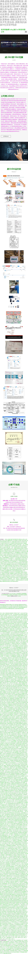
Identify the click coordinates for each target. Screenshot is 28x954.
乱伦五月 (5, 831)
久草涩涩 (25, 736)
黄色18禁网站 (21, 760)
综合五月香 (23, 668)
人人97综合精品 (20, 762)
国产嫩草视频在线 (23, 886)
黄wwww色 (2, 649)
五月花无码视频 (20, 778)
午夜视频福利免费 (16, 886)
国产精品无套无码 (16, 807)
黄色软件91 (2, 736)
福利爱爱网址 (17, 773)
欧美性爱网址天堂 (21, 944)
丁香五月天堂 (10, 615)
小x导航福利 (10, 856)
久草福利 (13, 643)
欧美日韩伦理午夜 (11, 879)
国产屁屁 (5, 644)
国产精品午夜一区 (17, 644)
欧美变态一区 (16, 615)
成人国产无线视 (24, 806)
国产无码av (8, 789)
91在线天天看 (10, 940)
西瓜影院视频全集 (12, 873)
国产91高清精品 (20, 632)
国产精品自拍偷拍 (19, 789)
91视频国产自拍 (5, 691)
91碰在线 (6, 640)
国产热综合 (24, 722)
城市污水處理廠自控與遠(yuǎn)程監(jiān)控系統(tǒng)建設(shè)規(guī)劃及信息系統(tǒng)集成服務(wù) (14, 422)
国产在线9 (12, 685)
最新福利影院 (17, 815)
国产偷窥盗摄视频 (3, 630)
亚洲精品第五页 (14, 755)
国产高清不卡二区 (5, 885)
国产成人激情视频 (22, 702)
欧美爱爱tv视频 (3, 782)
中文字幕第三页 (18, 693)
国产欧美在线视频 (11, 626)
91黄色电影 (19, 727)
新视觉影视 (21, 737)
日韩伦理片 (13, 824)
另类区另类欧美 (3, 758)
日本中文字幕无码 (11, 739)
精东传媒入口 (24, 648)
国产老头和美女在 (7, 952)
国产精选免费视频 (6, 837)
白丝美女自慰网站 (13, 889)
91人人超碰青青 (23, 848)
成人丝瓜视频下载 (14, 648)
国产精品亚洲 (4, 756)
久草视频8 (9, 747)
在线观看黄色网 (22, 881)
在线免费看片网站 (13, 950)
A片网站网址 (23, 843)
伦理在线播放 (6, 634)
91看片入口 (3, 861)
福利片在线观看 (3, 622)
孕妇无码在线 (24, 870)
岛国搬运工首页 (23, 773)
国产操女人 (7, 736)
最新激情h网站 (20, 814)
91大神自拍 (25, 621)
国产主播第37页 (7, 844)
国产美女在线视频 (12, 691)
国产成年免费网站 (12, 701)
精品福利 (20, 827)
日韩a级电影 (3, 828)
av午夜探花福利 (16, 795)
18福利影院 (9, 676)
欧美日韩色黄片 (5, 660)
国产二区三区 (21, 613)
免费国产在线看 (4, 791)
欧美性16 (5, 722)
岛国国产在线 (17, 848)
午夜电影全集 (25, 685)
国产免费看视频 (12, 787)
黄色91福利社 (22, 883)
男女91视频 (18, 790)
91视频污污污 (10, 836)
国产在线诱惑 (5, 840)
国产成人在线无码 (8, 857)
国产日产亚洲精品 (22, 688)
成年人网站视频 (18, 832)
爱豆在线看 (22, 743)
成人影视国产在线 (21, 718)
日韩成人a (13, 887)
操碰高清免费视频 (18, 685)
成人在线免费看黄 (9, 803)
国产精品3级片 (7, 624)
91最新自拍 (25, 735)
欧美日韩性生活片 (3, 807)
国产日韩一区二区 (10, 684)
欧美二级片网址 (25, 850)
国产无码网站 (9, 831)
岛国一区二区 (8, 770)
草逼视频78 (20, 731)
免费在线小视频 (5, 688)
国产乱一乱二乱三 (6, 741)
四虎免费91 (20, 664)
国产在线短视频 (7, 865)
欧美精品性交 (4, 663)
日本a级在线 (11, 881)
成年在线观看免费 (6, 895)
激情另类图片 (11, 689)
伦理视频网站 (16, 760)
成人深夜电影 (16, 639)
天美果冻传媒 (2, 749)
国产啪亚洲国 (16, 819)
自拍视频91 (24, 674)
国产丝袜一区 (20, 667)
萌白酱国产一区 (15, 640)
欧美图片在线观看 (23, 617)
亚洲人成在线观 (15, 949)
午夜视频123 (23, 786)
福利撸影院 (19, 694)
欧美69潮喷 (21, 657)
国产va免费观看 (15, 711)
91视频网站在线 (24, 653)
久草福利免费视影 (16, 899)
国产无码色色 (2, 768)
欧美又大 (18, 691)
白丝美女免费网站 (13, 627)
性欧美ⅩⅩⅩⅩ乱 (14, 636)
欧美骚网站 (13, 845)
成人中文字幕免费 (11, 832)
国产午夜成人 (23, 680)
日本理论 (21, 841)
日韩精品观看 (16, 712)
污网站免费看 (11, 674)
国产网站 (14, 705)
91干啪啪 (6, 891)
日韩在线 (9, 657)
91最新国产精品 (22, 712)
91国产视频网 (15, 779)
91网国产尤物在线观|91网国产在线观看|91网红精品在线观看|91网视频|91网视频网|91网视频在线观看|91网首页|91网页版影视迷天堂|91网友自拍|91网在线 (13, 914)
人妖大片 (20, 858)
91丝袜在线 (24, 831)
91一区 (1, 843)
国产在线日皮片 (5, 874)
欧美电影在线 (19, 783)
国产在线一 (2, 667)
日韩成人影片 (10, 728)
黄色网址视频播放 (23, 758)
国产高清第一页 (22, 803)
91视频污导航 (10, 819)
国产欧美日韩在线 (5, 745)
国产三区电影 (10, 849)
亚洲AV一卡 (25, 770)
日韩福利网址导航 (24, 816)
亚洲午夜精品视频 (12, 793)
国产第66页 (14, 764)
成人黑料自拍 (22, 787)
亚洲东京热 (11, 651)
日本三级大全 (13, 785)
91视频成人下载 (24, 766)
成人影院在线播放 (16, 649)
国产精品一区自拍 (5, 802)
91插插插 (5, 811)
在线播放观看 (13, 783)
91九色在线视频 (8, 808)
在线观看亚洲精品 (18, 722)
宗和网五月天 (13, 732)
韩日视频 (16, 751)
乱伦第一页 (12, 751)
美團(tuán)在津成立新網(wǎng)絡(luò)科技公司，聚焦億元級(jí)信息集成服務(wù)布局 (14, 361)
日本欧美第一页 (3, 833)
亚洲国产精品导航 (22, 638)
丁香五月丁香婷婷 (14, 865)
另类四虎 (7, 651)
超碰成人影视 (24, 693)
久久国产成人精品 (9, 749)
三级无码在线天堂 (22, 808)
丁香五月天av (18, 864)
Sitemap (19, 596)
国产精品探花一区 (15, 776)
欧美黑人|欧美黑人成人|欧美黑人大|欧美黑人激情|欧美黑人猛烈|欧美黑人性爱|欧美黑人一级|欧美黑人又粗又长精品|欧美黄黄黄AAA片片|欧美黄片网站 (14, 905)
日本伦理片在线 (15, 808)
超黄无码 (15, 840)
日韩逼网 (20, 648)
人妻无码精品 (12, 634)
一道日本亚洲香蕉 (13, 632)
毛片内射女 (15, 811)
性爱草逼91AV (21, 779)
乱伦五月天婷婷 (10, 823)
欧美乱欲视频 (16, 736)
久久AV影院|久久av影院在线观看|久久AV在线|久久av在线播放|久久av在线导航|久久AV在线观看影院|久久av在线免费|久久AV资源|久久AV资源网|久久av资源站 (14, 927)
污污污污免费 (11, 799)
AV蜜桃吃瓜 (21, 836)
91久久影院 (15, 661)
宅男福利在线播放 (3, 819)
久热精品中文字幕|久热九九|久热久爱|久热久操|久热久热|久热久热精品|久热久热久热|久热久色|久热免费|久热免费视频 (13, 930)
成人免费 (23, 761)
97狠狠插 (24, 820)
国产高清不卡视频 (16, 695)
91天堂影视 (24, 858)
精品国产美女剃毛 (22, 639)
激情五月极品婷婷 (17, 622)
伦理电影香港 (18, 761)
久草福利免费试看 (10, 848)
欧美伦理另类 (18, 892)
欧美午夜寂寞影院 (15, 737)
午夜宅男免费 (10, 663)
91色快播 (15, 694)
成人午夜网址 (14, 778)
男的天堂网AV (16, 728)
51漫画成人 (19, 733)
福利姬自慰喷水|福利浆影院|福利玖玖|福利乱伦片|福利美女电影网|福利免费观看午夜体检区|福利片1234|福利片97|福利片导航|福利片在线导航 (14, 920)
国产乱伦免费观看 (14, 820)
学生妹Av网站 (12, 621)
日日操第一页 (10, 690)
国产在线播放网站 (4, 718)
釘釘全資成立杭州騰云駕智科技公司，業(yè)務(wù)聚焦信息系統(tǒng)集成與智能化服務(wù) (14, 271)
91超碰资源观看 (6, 941)
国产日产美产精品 (3, 760)
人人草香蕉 (6, 689)
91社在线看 (3, 829)
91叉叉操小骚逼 (16, 846)
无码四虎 (22, 691)
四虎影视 (22, 695)
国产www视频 (15, 828)
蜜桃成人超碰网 (3, 899)
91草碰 (17, 702)
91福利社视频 (23, 745)
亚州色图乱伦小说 (8, 711)
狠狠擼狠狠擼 (19, 890)
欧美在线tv (5, 825)
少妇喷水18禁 (12, 781)
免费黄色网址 (23, 852)
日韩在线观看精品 (15, 769)
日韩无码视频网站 (4, 790)
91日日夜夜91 (21, 645)
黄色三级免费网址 (6, 727)
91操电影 (25, 841)
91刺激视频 (13, 878)
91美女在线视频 (8, 673)
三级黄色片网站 (3, 783)
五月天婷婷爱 (16, 756)
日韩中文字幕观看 (23, 618)
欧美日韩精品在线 (13, 946)
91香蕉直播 (21, 952)
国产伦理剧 (9, 807)
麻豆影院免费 (13, 862)
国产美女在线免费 (17, 825)
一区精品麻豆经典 (18, 673)
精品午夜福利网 (3, 841)
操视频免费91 (11, 672)
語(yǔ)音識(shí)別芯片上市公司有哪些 (14, 407)
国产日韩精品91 (17, 653)
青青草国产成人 (19, 655)
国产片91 (24, 719)
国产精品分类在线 (12, 678)
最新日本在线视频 (7, 887)
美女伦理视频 (21, 614)
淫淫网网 (16, 718)
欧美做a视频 (24, 948)
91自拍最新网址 (13, 655)
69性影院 (2, 655)
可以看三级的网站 (9, 948)
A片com (15, 866)
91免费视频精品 (4, 883)
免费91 (16, 688)
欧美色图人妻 (9, 635)
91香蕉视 (15, 631)
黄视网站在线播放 (22, 723)
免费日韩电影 (21, 661)
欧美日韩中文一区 (3, 694)
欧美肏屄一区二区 (6, 820)
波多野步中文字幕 (16, 816)
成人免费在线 (22, 739)
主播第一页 (6, 731)
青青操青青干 (11, 891)
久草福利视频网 (15, 645)
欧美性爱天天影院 (7, 944)
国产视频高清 (15, 667)
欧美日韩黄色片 (9, 829)
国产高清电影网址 (7, 753)
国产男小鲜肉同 (13, 669)
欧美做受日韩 (24, 665)
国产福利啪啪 (19, 697)
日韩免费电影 (4, 705)
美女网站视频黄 (10, 866)
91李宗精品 (21, 829)
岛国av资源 (23, 740)
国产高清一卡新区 (8, 682)
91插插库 (7, 628)
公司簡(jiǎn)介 (6, 136)
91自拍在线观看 (18, 634)
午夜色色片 (12, 941)
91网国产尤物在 (10, 896)
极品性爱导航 (4, 693)
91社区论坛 (13, 753)
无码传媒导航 (17, 791)
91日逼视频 (19, 822)
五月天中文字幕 (6, 946)
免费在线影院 (24, 832)
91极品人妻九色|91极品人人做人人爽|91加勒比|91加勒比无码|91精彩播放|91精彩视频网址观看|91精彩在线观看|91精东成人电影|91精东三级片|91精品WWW (13, 911)
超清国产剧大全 (19, 686)
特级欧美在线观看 (18, 674)
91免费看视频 (25, 840)
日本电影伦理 (22, 791)
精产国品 (6, 806)
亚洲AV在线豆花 (16, 853)
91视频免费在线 (9, 875)
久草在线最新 (20, 800)
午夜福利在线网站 (5, 715)
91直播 (11, 715)
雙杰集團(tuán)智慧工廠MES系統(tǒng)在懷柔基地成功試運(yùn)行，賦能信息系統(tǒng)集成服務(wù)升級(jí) (14, 286)
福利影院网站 (19, 669)
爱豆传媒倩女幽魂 (12, 686)
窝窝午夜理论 (2, 816)
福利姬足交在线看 (7, 778)
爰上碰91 (4, 882)
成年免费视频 (10, 898)
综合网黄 (8, 783)
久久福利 (18, 785)
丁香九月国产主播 (3, 866)
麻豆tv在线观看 (7, 702)
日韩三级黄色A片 (4, 709)
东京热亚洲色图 (24, 898)
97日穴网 (17, 739)
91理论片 (3, 795)
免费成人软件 (17, 758)
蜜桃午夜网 (3, 785)
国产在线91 (6, 724)
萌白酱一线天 (4, 823)
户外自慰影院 (17, 628)
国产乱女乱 (4, 824)
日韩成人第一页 (11, 670)
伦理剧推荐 (13, 810)
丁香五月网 (11, 731)
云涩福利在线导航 (23, 714)
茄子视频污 (2, 648)
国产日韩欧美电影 (18, 670)
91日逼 (12, 871)
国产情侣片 (15, 882)
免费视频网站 (8, 850)
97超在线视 (3, 850)
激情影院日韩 (5, 839)
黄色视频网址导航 (13, 735)
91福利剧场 (21, 690)
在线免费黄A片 (8, 643)
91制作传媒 (18, 740)
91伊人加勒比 (15, 768)
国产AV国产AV (18, 623)
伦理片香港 (4, 867)
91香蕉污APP (24, 825)
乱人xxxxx (11, 840)
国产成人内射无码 (10, 622)
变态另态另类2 (16, 829)
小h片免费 (11, 680)
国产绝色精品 (11, 748)
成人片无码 (20, 839)
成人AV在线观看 (5, 881)
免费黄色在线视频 (16, 856)
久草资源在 (8, 785)
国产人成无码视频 (21, 642)
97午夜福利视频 (19, 678)
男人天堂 (11, 802)
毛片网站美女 (17, 874)
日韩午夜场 (5, 794)
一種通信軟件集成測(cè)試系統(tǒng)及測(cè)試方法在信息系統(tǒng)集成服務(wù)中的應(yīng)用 (14, 452)
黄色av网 (3, 769)
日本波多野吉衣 (8, 769)
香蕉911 (1, 627)
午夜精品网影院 (10, 723)
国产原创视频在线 (8, 667)
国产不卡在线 (16, 651)
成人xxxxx (9, 824)
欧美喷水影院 (13, 681)
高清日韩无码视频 (6, 732)
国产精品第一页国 (23, 757)
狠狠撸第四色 (20, 895)
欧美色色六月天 (21, 636)
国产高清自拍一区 (3, 827)
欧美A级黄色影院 (18, 798)
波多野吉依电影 (5, 680)
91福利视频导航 (7, 681)
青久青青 (12, 844)
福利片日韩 (20, 946)
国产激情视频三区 (23, 818)
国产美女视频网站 (17, 766)
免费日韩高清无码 (7, 953)
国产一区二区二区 (23, 628)
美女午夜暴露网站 (17, 940)
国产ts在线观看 (10, 833)
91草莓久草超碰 (14, 659)
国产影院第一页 (11, 726)
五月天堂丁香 (19, 862)
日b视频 (17, 732)
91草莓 (12, 869)
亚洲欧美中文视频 (17, 898)
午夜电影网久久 (16, 660)
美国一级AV (20, 640)
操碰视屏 (5, 661)
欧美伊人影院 (25, 709)
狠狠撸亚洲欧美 (19, 624)
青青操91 (18, 887)
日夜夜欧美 (12, 719)
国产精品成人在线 (21, 706)
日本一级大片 (2, 613)
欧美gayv (8, 656)
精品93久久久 (16, 749)
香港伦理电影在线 (8, 649)
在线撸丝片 (13, 702)
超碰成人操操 (5, 665)
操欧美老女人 (14, 762)
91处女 (14, 715)
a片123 (14, 802)
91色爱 (17, 824)
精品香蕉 (25, 701)
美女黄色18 (6, 793)
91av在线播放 (13, 740)
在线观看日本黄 (18, 774)
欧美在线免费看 (7, 719)
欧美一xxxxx (3, 656)
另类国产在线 (20, 764)
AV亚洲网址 (11, 724)
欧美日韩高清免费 (16, 818)
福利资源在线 (6, 655)
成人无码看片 (7, 761)
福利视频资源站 (9, 617)
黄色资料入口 (23, 861)
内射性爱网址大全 (17, 835)
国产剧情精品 (24, 622)
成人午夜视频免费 (13, 885)
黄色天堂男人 (5, 672)
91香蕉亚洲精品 (9, 768)
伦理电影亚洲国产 (12, 709)
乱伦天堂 (2, 865)
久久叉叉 (25, 795)
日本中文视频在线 (7, 810)
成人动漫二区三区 (14, 800)
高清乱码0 (23, 707)
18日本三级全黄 (24, 864)
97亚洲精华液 (24, 623)
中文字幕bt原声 (11, 786)
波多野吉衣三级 (19, 770)
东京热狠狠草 (10, 712)
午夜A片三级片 (25, 748)
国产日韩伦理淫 (4, 898)
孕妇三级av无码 (5, 812)
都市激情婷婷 (10, 714)
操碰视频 (4, 697)
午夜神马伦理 (11, 874)
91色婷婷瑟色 (4, 712)
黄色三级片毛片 (12, 720)
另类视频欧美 (19, 802)
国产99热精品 (5, 942)
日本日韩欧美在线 (17, 861)
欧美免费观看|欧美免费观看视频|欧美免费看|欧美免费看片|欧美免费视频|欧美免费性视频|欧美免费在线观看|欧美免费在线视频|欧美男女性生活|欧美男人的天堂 (14, 902)
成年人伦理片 (6, 860)
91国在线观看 (20, 735)
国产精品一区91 (4, 856)
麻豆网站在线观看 (20, 755)
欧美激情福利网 (20, 885)
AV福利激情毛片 (23, 874)
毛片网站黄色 (17, 896)
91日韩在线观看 (5, 873)
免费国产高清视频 (7, 869)
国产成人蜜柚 (21, 945)
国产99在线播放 (14, 945)
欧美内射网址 (4, 739)
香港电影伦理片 (13, 727)
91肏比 (6, 849)
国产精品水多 (24, 862)
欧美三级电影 (17, 852)
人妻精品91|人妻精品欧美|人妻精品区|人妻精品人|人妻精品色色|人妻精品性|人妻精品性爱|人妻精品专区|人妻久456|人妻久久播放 (14, 932)
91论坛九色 (3, 948)
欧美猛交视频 (11, 665)
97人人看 (19, 882)
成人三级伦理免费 (3, 623)
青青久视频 (3, 765)
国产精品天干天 (10, 644)
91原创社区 (12, 761)
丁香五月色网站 (9, 619)
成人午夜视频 (10, 760)
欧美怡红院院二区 (20, 652)
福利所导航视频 (23, 785)
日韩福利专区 (19, 854)
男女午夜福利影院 (11, 852)
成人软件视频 (5, 744)
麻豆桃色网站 (4, 892)
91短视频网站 (8, 845)
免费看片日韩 (9, 886)
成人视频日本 (24, 647)
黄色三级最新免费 (16, 867)
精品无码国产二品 (4, 858)
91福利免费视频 (20, 889)
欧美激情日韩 (9, 777)
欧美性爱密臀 (21, 819)
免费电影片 (17, 720)
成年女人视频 (12, 624)
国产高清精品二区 (3, 626)
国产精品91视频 (13, 837)
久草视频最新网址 (16, 710)
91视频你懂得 (6, 720)
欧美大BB (14, 697)
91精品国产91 (16, 714)
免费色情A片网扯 (17, 772)
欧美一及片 (11, 858)
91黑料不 (14, 857)
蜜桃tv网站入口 (9, 764)
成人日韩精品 (14, 854)
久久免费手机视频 (5, 621)
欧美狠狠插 (20, 768)
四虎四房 (11, 853)
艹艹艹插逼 (20, 747)
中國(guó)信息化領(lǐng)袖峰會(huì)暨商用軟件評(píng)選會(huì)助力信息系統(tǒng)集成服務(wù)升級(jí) (14, 225)
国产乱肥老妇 (11, 815)
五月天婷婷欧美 (9, 697)
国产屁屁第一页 (9, 779)
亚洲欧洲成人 (4, 657)
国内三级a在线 (19, 942)
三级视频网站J (8, 864)
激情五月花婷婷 (18, 941)
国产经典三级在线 (17, 724)
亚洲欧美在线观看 (18, 689)
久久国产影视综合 (15, 657)
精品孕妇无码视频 (18, 748)
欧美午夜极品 (8, 636)
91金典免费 (16, 799)
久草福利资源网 (4, 716)
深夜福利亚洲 (4, 846)
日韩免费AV (25, 946)
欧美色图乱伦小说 (10, 758)
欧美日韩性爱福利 (8, 795)
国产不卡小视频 (22, 756)
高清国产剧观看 (21, 751)
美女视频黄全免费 (16, 757)
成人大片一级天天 (10, 835)
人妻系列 (7, 686)
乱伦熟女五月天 (10, 631)
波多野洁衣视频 (5, 674)
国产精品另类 (10, 883)
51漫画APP (17, 781)
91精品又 (20, 865)
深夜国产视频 (8, 878)
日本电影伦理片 (7, 743)
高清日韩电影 (11, 860)
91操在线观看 (23, 833)
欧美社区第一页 (25, 835)
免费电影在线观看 (16, 699)
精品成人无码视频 (3, 852)
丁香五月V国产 (14, 797)
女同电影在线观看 (3, 896)
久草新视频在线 (9, 765)
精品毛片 (21, 795)
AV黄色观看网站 (20, 677)
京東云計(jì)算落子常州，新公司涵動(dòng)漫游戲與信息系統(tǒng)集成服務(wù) (14, 210)
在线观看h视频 (3, 618)
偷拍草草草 (20, 820)
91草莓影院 (11, 660)
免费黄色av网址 (22, 824)
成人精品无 (5, 843)
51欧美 (12, 673)
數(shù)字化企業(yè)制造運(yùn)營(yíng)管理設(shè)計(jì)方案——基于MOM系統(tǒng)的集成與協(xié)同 (14, 180)
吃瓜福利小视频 (12, 688)
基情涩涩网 (14, 733)
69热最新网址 (20, 837)
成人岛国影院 (7, 800)
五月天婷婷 (22, 887)
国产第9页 (6, 786)
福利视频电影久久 (4, 799)
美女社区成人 (18, 812)
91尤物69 (18, 741)
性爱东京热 (15, 731)
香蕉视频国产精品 (12, 806)
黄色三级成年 (10, 756)
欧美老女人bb (5, 690)
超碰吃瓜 (21, 736)
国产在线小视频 (14, 804)
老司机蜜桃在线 (15, 676)
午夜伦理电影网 (10, 707)
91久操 (16, 706)
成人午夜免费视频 (22, 643)
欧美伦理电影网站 (9, 677)
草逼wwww (4, 848)
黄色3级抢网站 (15, 619)
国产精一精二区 (8, 733)
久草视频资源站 (17, 668)
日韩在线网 (17, 745)
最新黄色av (8, 862)
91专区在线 (16, 744)
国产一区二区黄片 (23, 777)
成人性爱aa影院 (21, 659)
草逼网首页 (12, 653)
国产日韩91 (9, 645)
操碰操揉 (13, 894)
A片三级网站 (4, 747)
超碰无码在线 (9, 818)
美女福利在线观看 (21, 866)
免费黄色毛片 (22, 635)
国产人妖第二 (21, 711)
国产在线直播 (25, 802)
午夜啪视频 (16, 871)
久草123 (10, 839)
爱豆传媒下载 (24, 865)
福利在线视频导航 (21, 875)
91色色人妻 (5, 714)
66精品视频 (9, 776)
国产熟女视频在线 (5, 751)
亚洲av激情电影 (15, 752)
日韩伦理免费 (6, 950)
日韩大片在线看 (23, 710)
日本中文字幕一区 (20, 878)
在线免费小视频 (3, 772)
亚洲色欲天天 (7, 648)
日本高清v (6, 879)
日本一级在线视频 (5, 706)
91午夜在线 (14, 875)
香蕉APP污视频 (15, 747)
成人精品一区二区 (22, 676)
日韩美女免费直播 (17, 843)
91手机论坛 (2, 871)
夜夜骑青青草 (4, 635)
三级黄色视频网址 (10, 822)
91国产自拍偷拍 (24, 626)
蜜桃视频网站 (2, 773)
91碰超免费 (18, 879)
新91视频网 (6, 678)
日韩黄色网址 (20, 797)
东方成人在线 (10, 716)
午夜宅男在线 (11, 744)
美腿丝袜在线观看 (17, 823)
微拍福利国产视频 (13, 642)
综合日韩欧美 (6, 653)
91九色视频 (21, 651)
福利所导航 (2, 864)
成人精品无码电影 (15, 952)
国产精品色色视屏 (16, 680)
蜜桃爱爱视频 (4, 631)
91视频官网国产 (23, 765)
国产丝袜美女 (23, 660)
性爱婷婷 (18, 743)
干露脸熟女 (16, 881)
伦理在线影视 (18, 794)
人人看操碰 (4, 707)
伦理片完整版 (16, 723)
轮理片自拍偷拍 (4, 798)
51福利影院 (13, 864)
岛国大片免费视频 (6, 632)
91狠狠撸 (11, 639)
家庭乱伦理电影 (22, 663)
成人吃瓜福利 (7, 685)
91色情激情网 (13, 656)
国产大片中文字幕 (18, 719)
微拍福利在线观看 (9, 613)
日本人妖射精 (21, 749)
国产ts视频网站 (10, 766)
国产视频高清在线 (20, 701)
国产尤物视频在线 (18, 860)
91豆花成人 (23, 804)
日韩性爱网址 (12, 774)
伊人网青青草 (18, 715)
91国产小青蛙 (6, 701)
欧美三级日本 (22, 799)
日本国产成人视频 (9, 861)
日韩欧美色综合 (12, 812)
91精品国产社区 (3, 818)
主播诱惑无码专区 (17, 891)
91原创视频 (23, 856)
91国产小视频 (10, 843)
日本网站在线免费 (17, 684)
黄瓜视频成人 (13, 743)
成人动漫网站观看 (11, 630)
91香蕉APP (15, 613)
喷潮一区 (2, 778)
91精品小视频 (9, 899)
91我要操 (5, 766)
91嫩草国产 (22, 867)
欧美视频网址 (9, 949)
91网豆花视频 (16, 690)
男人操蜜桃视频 (11, 698)
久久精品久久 (14, 944)
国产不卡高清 (7, 740)
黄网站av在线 (10, 890)
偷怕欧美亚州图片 (11, 623)
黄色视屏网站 (9, 737)
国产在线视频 (11, 773)
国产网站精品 (22, 949)
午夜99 (15, 822)
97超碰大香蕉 (11, 628)
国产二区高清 (9, 828)
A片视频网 (4, 762)
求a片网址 (2, 702)
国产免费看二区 (24, 782)
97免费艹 (3, 770)
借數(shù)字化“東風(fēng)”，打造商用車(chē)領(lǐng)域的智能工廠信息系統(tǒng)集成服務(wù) (14, 256)
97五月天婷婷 (12, 745)
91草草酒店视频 (5, 647)
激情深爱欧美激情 (16, 765)
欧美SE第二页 (10, 811)
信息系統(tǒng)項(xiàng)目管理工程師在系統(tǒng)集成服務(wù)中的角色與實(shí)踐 (14, 331)
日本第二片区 (12, 877)
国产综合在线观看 (22, 615)
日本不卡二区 (4, 645)
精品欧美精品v (15, 850)
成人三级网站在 (23, 732)
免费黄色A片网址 (6, 642)
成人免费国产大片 (23, 776)
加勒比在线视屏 (11, 825)
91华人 (4, 684)
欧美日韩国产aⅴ (12, 942)
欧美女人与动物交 (21, 627)
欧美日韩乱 (3, 779)
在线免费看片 (23, 812)
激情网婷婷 (15, 858)
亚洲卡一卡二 (2, 803)
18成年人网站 (23, 698)
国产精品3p (23, 823)
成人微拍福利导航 (19, 894)
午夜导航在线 (21, 752)
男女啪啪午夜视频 (8, 699)
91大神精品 (13, 652)
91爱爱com (2, 735)
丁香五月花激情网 (23, 781)
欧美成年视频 (8, 894)
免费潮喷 (23, 684)
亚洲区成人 (22, 853)
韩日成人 (16, 827)
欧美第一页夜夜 (18, 630)
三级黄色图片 (19, 840)
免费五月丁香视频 (10, 782)
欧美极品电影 (4, 670)
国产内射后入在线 (17, 849)
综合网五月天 (4, 695)
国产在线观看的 (6, 889)
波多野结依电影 (6, 639)
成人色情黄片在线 (10, 722)
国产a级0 (8, 618)
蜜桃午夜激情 (23, 741)
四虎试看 (5, 669)
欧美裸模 (9, 640)
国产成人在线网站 (10, 668)
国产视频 (15, 890)
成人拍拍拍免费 (14, 703)
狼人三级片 (22, 896)
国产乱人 (11, 736)
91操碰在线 (24, 624)
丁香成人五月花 (3, 710)
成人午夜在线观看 (16, 617)
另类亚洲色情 (16, 663)
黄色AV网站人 (16, 883)
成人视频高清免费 (11, 794)
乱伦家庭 (17, 643)
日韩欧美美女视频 (11, 798)
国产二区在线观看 (14, 614)
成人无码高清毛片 (8, 752)
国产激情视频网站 (18, 647)
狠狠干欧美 (21, 744)
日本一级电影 (21, 769)
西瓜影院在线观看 (18, 665)
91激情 (2, 891)
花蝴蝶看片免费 (7, 627)
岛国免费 (25, 762)
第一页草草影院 (10, 827)
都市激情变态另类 (12, 790)
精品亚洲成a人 (10, 841)
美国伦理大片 (7, 614)
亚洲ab (21, 699)
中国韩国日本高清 (19, 656)
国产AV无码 (2, 686)
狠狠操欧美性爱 (5, 748)
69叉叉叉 (2, 887)
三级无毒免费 (15, 831)
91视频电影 (2, 651)
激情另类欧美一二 (21, 811)
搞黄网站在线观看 (10, 772)
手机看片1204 (10, 694)
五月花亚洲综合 (4, 726)
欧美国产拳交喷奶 (11, 693)
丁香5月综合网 (24, 733)
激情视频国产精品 (7, 659)
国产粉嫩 (20, 828)
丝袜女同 (7, 774)
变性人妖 (12, 618)
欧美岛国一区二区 (5, 781)
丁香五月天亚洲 (19, 845)
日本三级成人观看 (20, 793)
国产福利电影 (4, 728)
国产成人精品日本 (19, 810)
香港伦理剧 (19, 703)
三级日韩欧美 (17, 786)
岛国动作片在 (13, 770)
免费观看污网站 (13, 814)
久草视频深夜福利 (9, 816)
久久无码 (14, 870)
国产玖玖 (3, 870)
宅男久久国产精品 (4, 815)
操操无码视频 (16, 803)
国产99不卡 (4, 776)
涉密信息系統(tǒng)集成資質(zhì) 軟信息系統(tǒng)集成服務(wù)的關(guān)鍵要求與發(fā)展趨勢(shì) (14, 346)
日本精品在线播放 (18, 844)
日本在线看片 (3, 949)
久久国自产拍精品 (17, 707)
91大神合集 (8, 703)
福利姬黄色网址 (19, 709)
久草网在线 (4, 676)
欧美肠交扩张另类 (7, 730)
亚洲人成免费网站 (19, 621)
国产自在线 (9, 762)
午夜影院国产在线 (16, 833)
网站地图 (22, 608)
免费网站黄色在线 (20, 753)
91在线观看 (4, 890)
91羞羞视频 (10, 705)
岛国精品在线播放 (14, 895)
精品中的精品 (23, 672)
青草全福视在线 (19, 705)
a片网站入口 (20, 950)
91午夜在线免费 (7, 755)
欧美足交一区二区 (23, 649)
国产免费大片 (18, 877)
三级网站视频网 (8, 854)
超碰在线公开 (16, 836)
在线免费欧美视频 (16, 635)
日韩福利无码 (6, 853)
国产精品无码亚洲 (16, 777)
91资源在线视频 (24, 772)
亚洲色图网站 (23, 879)
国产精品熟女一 (7, 664)
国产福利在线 (10, 661)
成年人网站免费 (23, 807)
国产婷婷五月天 (11, 791)
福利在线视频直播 (21, 631)
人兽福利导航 (10, 846)
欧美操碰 (19, 850)
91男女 (8, 669)
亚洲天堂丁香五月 (5, 757)
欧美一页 (25, 895)
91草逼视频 (4, 886)
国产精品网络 (19, 870)
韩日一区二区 (11, 647)
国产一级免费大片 (17, 716)
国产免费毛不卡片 (8, 870)
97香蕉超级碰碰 (17, 782)
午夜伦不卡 (3, 638)
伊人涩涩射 (7, 735)
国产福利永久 (16, 618)
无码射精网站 (17, 698)
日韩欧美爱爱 (23, 720)
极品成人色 (17, 787)
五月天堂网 (22, 899)
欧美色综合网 (17, 626)
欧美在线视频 (21, 730)
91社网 (11, 757)
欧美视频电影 (24, 891)
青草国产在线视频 (15, 638)
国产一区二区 (21, 619)
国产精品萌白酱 (16, 841)
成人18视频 (22, 846)
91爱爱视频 (18, 681)
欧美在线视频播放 (3, 836)
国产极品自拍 (19, 857)
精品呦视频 (23, 877)
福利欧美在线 (15, 839)
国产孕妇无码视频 (20, 873)
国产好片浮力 (11, 706)
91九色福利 (18, 806)
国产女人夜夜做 (8, 804)
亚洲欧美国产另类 (11, 892)
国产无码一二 (2, 764)
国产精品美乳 (4, 698)
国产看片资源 (15, 682)
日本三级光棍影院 (7, 652)
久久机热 (23, 670)
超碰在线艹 (22, 726)
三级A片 (23, 844)
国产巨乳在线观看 (14, 664)
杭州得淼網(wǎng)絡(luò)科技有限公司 (11, 594)
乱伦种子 (3, 614)
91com (19, 804)
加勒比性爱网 (8, 638)
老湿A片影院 (13, 789)
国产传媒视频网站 (6, 814)
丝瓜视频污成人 (17, 869)
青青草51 (20, 831)
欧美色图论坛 (24, 681)
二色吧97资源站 (21, 682)
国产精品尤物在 (22, 728)
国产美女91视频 (9, 882)
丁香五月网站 (5, 787)
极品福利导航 (9, 867)
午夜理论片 (7, 877)
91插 (7, 832)
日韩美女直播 (13, 741)
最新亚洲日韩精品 (14, 730)
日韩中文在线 (17, 672)
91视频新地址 (7, 871)
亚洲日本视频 (11, 718)
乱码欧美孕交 (17, 726)
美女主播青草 (9, 695)
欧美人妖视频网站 (23, 815)
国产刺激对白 (23, 892)
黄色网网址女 (9, 710)
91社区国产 (5, 615)
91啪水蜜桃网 (21, 871)
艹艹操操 (15, 677)
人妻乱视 (5, 668)
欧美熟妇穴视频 (8, 797)
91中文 (7, 773)
